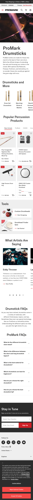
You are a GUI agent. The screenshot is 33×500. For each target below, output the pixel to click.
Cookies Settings (16, 483)
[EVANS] (11, 5)
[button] (14, 133)
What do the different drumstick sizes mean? (15, 343)
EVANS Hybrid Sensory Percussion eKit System (25, 152)
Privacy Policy (25, 474)
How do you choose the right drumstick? (13, 382)
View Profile (9, 284)
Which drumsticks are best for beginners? (14, 373)
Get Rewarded (27, 5)
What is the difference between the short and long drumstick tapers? (15, 353)
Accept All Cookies (16, 496)
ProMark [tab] (17, 128)
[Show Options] (30, 419)
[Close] (3, 463)
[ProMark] (11, 10)
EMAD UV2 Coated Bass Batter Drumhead (24, 185)
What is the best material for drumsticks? (14, 364)
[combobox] (16, 419)
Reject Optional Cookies (16, 489)
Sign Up (25, 425)
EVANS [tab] (25, 128)
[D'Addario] (4, 5)
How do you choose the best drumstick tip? (13, 391)
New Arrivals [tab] (8, 128)
